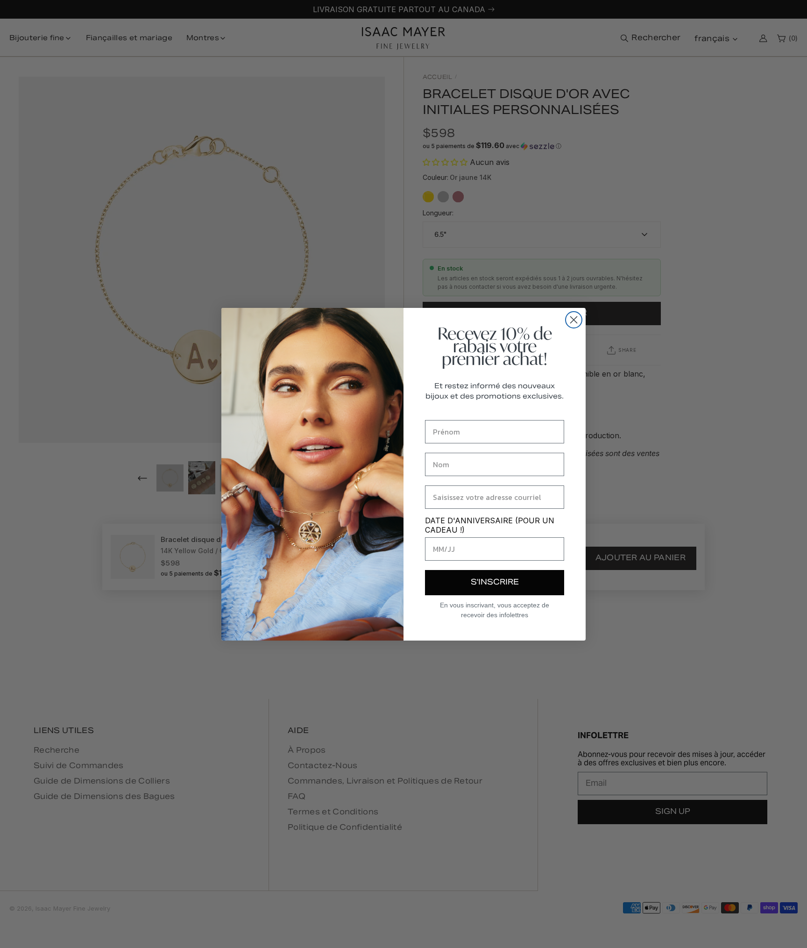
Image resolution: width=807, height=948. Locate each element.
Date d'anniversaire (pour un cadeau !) (489, 525)
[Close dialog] (574, 320)
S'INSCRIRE (495, 583)
